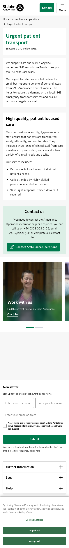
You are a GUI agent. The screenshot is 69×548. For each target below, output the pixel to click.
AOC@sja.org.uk (19, 233)
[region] (34, 522)
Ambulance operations (27, 19)
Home (6, 19)
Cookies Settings (34, 519)
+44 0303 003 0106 (36, 228)
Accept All (34, 541)
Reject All (34, 530)
